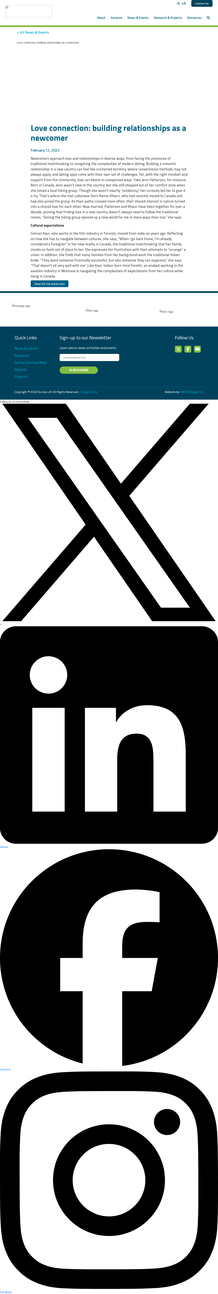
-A (178, 3)
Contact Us (202, 3)
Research (21, 355)
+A (184, 3)
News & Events (138, 17)
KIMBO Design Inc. (192, 392)
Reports (20, 369)
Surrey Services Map (30, 362)
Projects (20, 376)
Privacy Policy (88, 392)
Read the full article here (50, 284)
